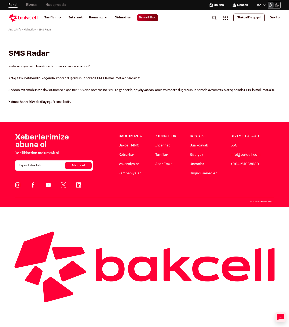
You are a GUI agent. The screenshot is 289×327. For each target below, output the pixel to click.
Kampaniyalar (130, 173)
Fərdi (13, 5)
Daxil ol (275, 17)
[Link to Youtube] (48, 185)
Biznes (31, 5)
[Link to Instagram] (17, 185)
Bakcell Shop (148, 17)
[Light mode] (271, 5)
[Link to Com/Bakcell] (63, 185)
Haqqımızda (56, 5)
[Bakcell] (23, 17)
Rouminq (96, 17)
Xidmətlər (123, 17)
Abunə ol (78, 165)
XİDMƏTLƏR (165, 136)
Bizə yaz (196, 155)
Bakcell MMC (129, 145)
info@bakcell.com (245, 155)
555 (234, 145)
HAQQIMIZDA (130, 136)
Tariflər (50, 17)
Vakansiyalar (129, 164)
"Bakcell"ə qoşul (249, 17)
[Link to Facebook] (33, 185)
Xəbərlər (126, 155)
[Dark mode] (277, 5)
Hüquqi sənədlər (203, 173)
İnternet (76, 17)
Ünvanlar (197, 164)
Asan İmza (164, 164)
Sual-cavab (199, 145)
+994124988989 (245, 164)
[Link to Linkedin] (78, 185)
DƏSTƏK (197, 136)
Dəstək (242, 5)
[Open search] (215, 17)
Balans (219, 5)
